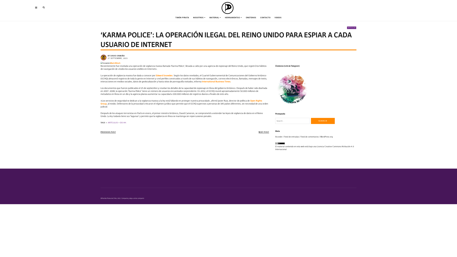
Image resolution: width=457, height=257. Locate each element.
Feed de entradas (291, 137)
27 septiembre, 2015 (118, 58)
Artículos (352, 28)
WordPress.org (326, 137)
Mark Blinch (115, 63)
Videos (278, 17)
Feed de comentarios (310, 137)
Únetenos (251, 17)
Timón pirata (182, 17)
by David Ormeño (116, 56)
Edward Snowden (164, 75)
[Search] (43, 7)
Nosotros (198, 17)
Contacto (265, 17)
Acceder (278, 137)
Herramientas (232, 17)
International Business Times (216, 81)
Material (214, 17)
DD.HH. (123, 122)
